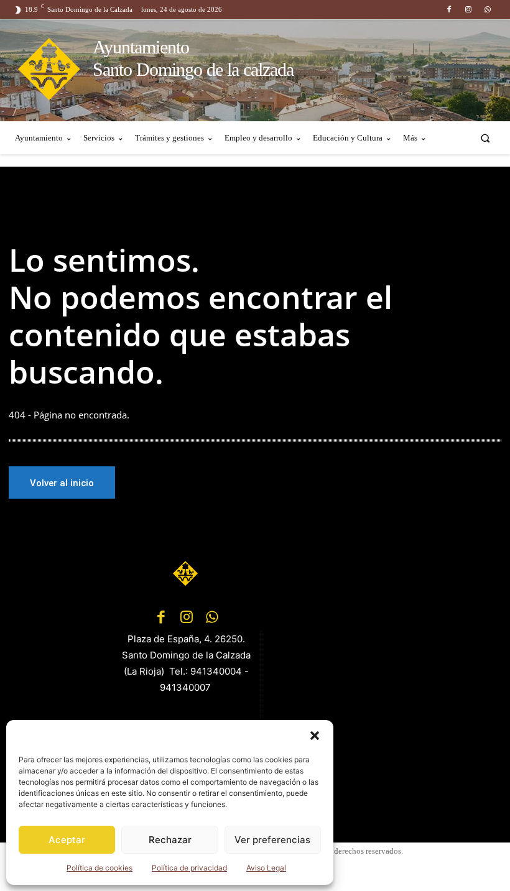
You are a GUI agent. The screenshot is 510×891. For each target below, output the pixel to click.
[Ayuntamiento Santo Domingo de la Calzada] (186, 573)
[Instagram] (468, 9)
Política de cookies (99, 867)
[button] (314, 735)
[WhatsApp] (488, 9)
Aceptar (67, 840)
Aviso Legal (266, 867)
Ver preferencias (272, 840)
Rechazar (170, 840)
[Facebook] (448, 9)
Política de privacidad (189, 867)
